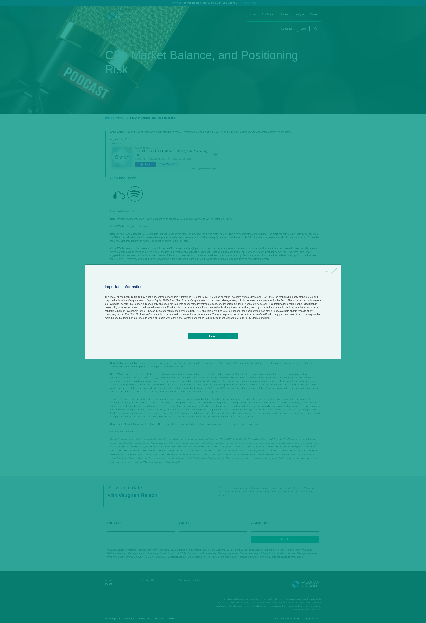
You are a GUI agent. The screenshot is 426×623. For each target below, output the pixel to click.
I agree (213, 336)
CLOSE (326, 271)
